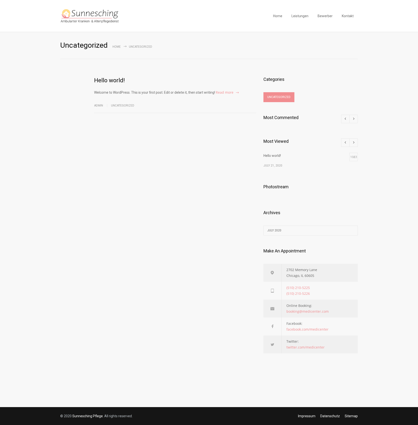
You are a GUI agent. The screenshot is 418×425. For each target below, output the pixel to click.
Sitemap (351, 416)
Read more (224, 92)
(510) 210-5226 (298, 293)
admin (98, 105)
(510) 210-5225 (298, 287)
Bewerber (325, 16)
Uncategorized (122, 105)
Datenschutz (330, 416)
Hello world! (109, 80)
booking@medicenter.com (307, 311)
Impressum (306, 416)
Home (277, 16)
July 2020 (274, 230)
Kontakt (348, 16)
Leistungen (299, 16)
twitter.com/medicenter (305, 347)
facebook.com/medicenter (307, 329)
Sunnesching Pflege (87, 416)
